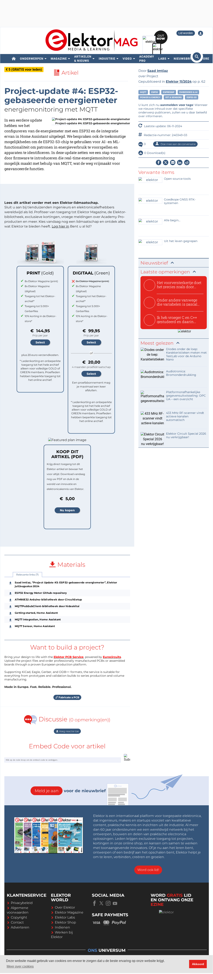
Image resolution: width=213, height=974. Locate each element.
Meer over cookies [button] (20, 966)
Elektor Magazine (69, 912)
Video (127, 58)
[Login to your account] (200, 33)
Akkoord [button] (198, 964)
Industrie (107, 58)
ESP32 (154, 92)
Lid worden (186, 33)
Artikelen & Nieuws (82, 58)
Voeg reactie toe (68, 731)
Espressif (168, 92)
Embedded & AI (188, 92)
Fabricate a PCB (68, 697)
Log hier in (60, 226)
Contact (17, 922)
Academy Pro (146, 58)
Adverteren (20, 927)
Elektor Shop (65, 922)
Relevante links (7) (27, 574)
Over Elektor (65, 907)
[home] (13, 58)
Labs (162, 58)
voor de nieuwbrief (70, 790)
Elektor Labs (65, 917)
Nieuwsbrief (184, 58)
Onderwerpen (31, 58)
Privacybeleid (22, 903)
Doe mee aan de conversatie (178, 144)
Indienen (62, 927)
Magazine (59, 58)
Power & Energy (150, 97)
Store (204, 58)
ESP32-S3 (192, 97)
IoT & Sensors (173, 97)
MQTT (143, 92)
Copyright (19, 917)
